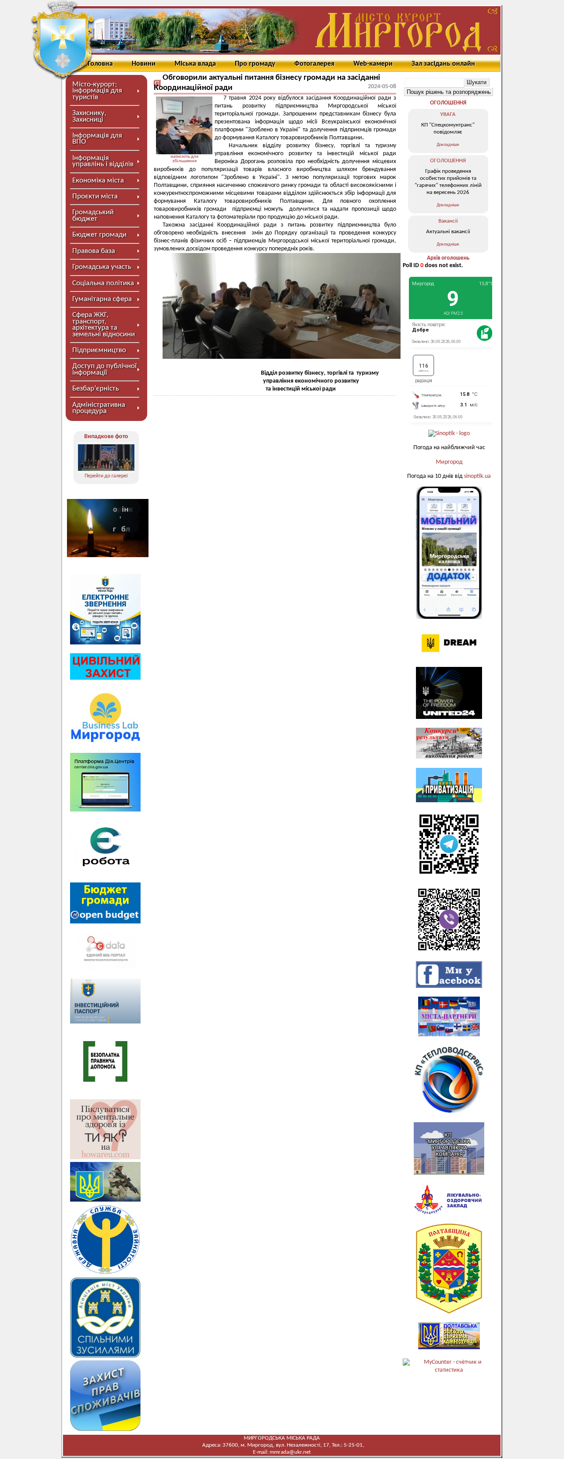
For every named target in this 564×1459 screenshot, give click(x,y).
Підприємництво (99, 350)
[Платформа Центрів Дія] (105, 810)
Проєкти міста (95, 196)
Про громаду (255, 63)
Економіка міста (98, 180)
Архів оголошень (448, 258)
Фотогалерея (314, 63)
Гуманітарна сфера (102, 299)
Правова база (93, 251)
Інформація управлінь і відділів (103, 161)
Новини (144, 63)
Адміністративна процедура (98, 408)
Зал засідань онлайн (443, 63)
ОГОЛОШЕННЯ (448, 103)
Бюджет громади (99, 234)
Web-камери (373, 63)
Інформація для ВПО (97, 138)
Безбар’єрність (95, 388)
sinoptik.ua (477, 476)
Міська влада (195, 63)
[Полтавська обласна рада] (449, 1312)
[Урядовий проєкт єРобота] (105, 871)
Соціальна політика (103, 283)
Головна (100, 63)
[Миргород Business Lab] (105, 742)
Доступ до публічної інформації (104, 369)
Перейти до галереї (106, 476)
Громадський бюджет (93, 215)
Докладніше (448, 144)
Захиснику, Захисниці (89, 116)
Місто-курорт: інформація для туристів (97, 91)
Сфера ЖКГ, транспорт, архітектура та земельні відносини (103, 324)
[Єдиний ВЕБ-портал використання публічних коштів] (105, 968)
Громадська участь (101, 267)
